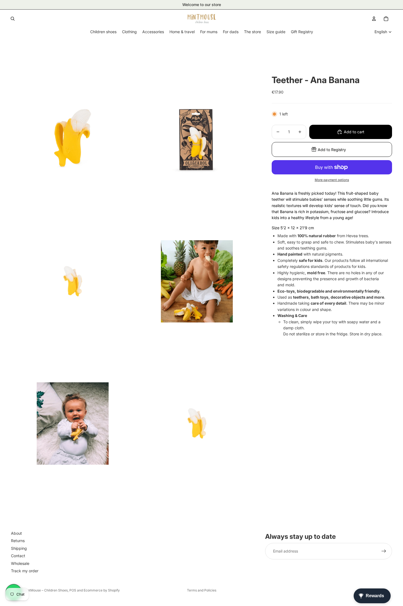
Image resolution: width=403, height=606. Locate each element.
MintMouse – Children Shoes (46, 590)
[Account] (374, 19)
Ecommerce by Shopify (102, 590)
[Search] (13, 19)
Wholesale (20, 563)
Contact (18, 555)
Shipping (19, 548)
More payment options (332, 180)
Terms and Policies (201, 590)
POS (72, 590)
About (16, 533)
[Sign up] (384, 551)
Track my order (24, 570)
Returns (18, 540)
